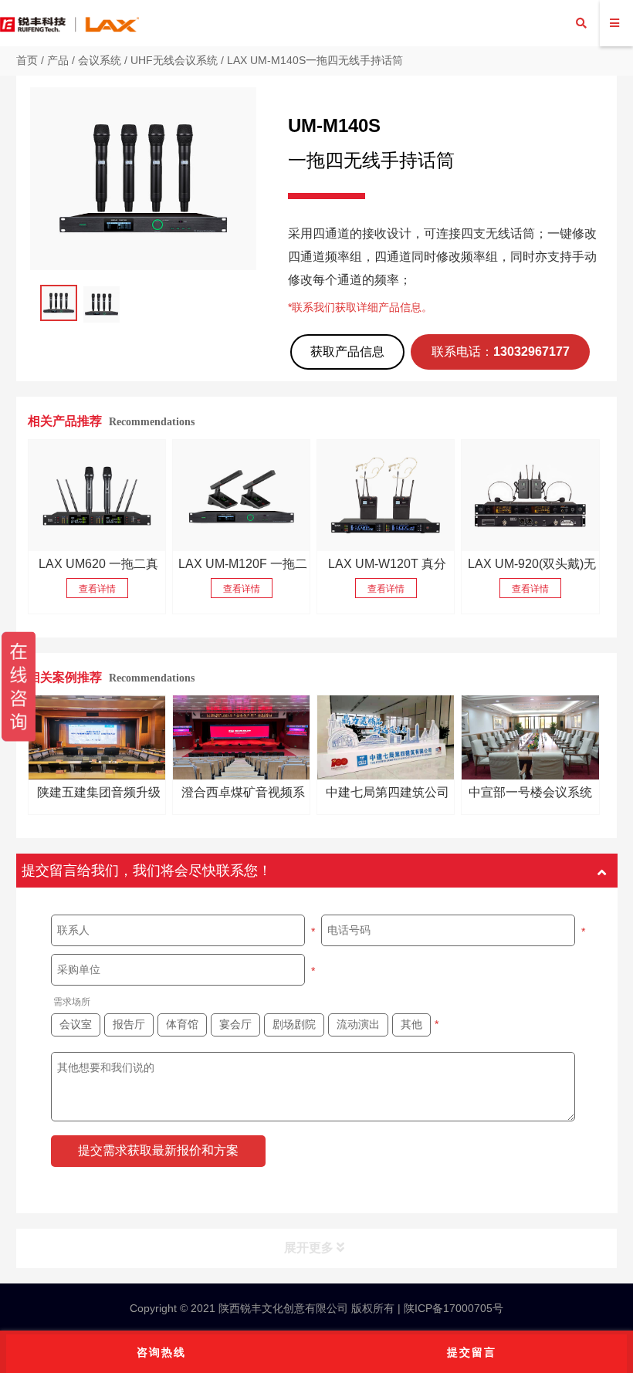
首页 (27, 60)
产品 (58, 60)
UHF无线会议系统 (174, 60)
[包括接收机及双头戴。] (530, 495)
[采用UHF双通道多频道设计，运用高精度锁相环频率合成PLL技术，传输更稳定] (241, 495)
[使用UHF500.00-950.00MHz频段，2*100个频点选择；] (386, 495)
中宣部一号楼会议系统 (530, 792)
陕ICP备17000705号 (452, 1308)
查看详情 (97, 588)
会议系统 (99, 60)
